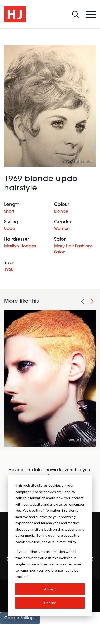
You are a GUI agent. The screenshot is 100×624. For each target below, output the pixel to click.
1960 (8, 270)
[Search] (75, 14)
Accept (50, 589)
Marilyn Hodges (20, 246)
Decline (50, 603)
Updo (9, 229)
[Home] (15, 14)
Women (62, 229)
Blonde (61, 212)
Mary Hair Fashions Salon (73, 249)
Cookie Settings (19, 618)
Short (9, 212)
